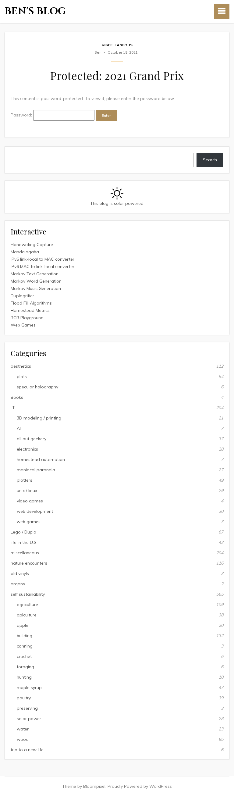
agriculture (27, 604)
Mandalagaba (25, 252)
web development (35, 511)
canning (25, 646)
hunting (24, 677)
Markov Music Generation (36, 288)
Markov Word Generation (36, 281)
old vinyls (20, 573)
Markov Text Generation (34, 274)
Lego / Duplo (23, 532)
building (24, 635)
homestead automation (41, 459)
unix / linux (27, 490)
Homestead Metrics (30, 310)
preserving (27, 708)
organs (18, 584)
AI (19, 428)
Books (17, 397)
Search (210, 159)
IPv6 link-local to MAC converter (42, 259)
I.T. (13, 407)
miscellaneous (117, 45)
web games (29, 521)
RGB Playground (27, 317)
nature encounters (29, 563)
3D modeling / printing (39, 418)
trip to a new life (27, 749)
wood (23, 739)
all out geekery (31, 438)
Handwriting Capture (32, 244)
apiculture (27, 615)
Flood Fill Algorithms (31, 303)
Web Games (23, 325)
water (23, 729)
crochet (24, 656)
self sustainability (28, 594)
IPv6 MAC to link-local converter (42, 266)
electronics (27, 449)
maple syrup (29, 687)
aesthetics (21, 366)
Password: (22, 115)
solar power (29, 718)
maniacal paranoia (36, 470)
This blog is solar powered (117, 203)
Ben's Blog (35, 11)
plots (22, 376)
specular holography (37, 387)
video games (30, 501)
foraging (25, 666)
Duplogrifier (22, 295)
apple (22, 625)
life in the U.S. (24, 542)
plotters (24, 480)
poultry (24, 698)
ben (97, 52)
